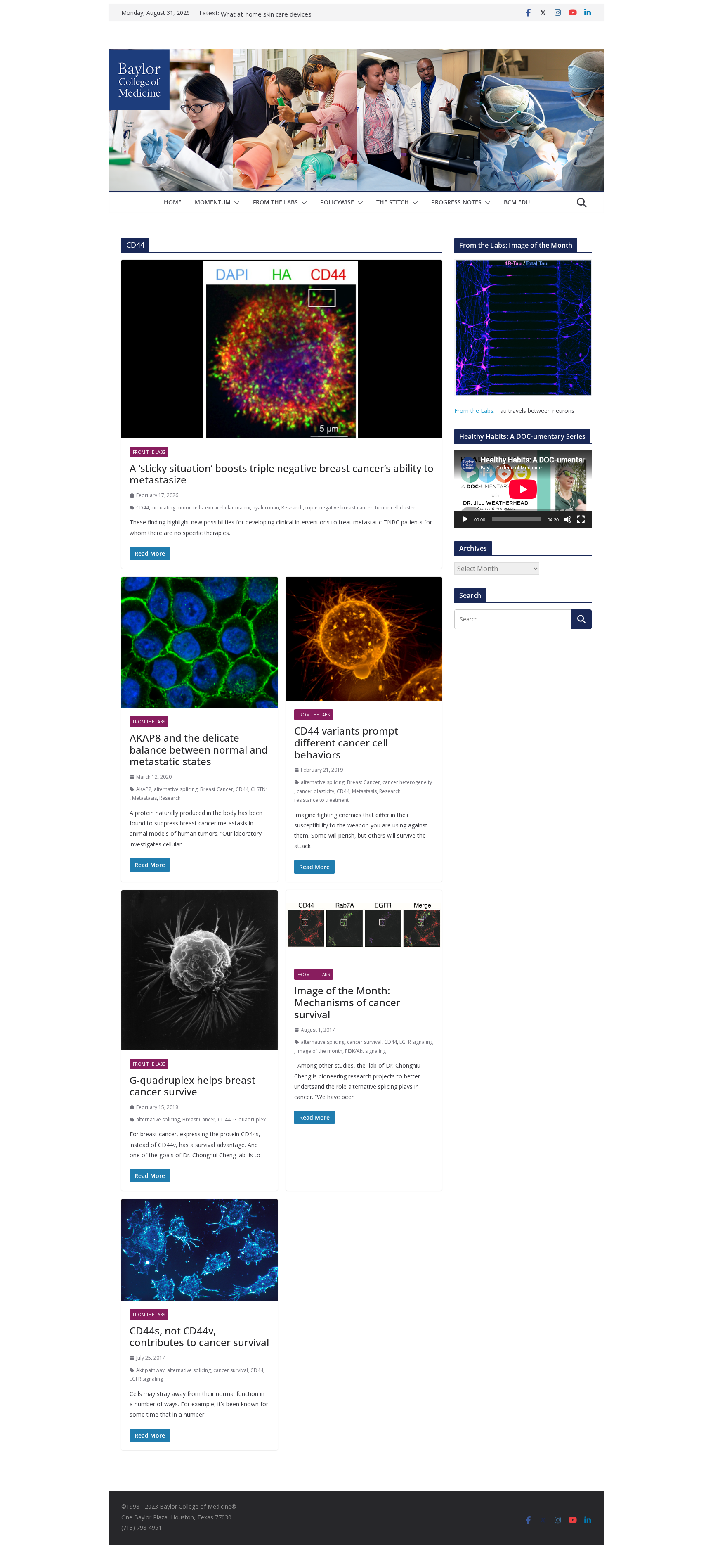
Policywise (337, 202)
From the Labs (473, 411)
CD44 (142, 507)
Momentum (213, 202)
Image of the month (319, 1050)
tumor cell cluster (395, 507)
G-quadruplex (249, 1119)
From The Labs (275, 202)
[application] (523, 489)
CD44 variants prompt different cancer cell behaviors (346, 742)
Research (292, 507)
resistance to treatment (321, 799)
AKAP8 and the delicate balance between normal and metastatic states (199, 749)
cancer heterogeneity (407, 782)
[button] (235, 203)
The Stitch (392, 202)
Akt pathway (150, 1370)
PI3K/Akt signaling (365, 1050)
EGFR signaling (416, 1041)
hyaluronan (266, 507)
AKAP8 (143, 789)
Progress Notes (456, 202)
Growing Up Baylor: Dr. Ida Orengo (270, 13)
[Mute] (568, 519)
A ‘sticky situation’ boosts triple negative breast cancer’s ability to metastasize (282, 474)
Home (173, 202)
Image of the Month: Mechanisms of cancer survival (347, 1002)
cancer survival (364, 1041)
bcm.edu (517, 202)
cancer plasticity (315, 791)
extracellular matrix (227, 507)
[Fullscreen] (581, 519)
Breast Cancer (216, 789)
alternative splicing (176, 789)
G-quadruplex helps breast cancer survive (192, 1086)
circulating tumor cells (177, 507)
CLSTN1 (260, 789)
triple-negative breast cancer (339, 507)
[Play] (465, 519)
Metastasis (144, 797)
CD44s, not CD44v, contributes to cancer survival (199, 1336)
